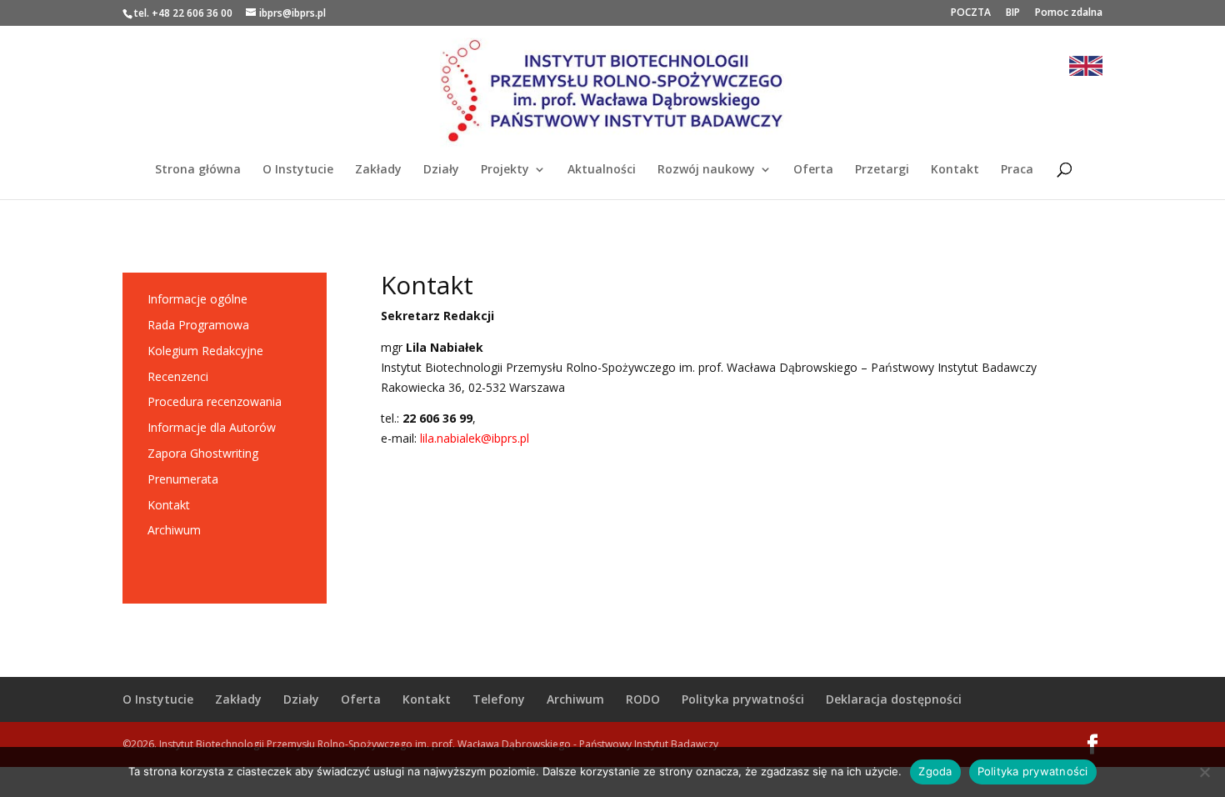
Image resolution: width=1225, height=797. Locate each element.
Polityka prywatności (743, 699)
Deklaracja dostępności (894, 699)
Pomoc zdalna (1068, 13)
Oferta (813, 170)
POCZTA (971, 13)
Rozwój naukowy (706, 170)
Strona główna (198, 170)
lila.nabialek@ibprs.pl (474, 438)
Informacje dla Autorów (212, 427)
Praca (1017, 170)
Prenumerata (183, 479)
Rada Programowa (198, 325)
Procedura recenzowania (215, 401)
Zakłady (378, 170)
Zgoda (935, 771)
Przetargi (882, 170)
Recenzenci (178, 376)
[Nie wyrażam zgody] (1204, 772)
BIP (1013, 13)
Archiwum (174, 530)
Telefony (498, 699)
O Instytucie (297, 170)
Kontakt (955, 170)
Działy (441, 170)
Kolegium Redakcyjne (205, 350)
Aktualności (602, 170)
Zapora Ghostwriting (203, 453)
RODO (643, 699)
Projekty (505, 170)
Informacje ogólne (198, 299)
